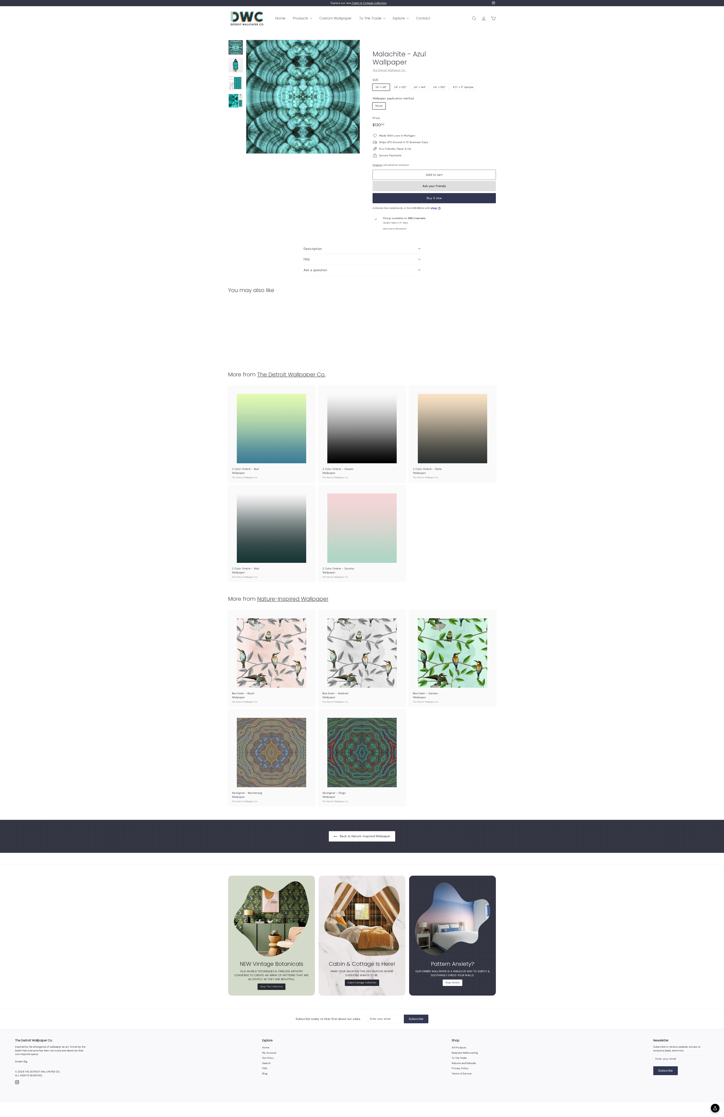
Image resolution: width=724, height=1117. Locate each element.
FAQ (307, 259)
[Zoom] (303, 96)
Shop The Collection (271, 986)
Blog (264, 1073)
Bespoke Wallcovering (465, 1052)
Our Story (268, 1057)
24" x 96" (381, 87)
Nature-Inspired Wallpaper (292, 599)
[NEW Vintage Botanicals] (271, 919)
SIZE (375, 80)
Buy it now (434, 198)
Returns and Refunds (464, 1063)
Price (376, 118)
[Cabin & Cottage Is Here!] (362, 919)
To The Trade (370, 18)
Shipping (377, 164)
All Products (459, 1047)
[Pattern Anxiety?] (452, 919)
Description (313, 249)
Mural (379, 105)
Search (266, 1063)
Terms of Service (462, 1073)
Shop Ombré (452, 982)
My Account (269, 1052)
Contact (423, 18)
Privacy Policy (460, 1068)
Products (301, 18)
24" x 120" (400, 87)
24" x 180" (439, 87)
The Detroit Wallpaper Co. (389, 70)
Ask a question (315, 270)
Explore (399, 18)
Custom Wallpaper (335, 18)
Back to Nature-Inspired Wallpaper (365, 836)
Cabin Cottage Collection (361, 982)
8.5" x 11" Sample (463, 87)
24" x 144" (420, 87)
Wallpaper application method (393, 98)
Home (280, 18)
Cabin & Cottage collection (369, 3)
